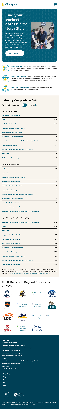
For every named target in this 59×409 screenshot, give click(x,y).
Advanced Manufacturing (9, 145)
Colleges (4, 377)
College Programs (8, 374)
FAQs (3, 379)
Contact (4, 385)
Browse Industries (14, 53)
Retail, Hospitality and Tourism (11, 124)
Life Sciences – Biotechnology (11, 158)
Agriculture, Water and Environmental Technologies (17, 149)
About (4, 382)
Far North (31, 105)
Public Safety (6, 153)
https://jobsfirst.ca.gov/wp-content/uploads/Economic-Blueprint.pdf (30, 273)
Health (4, 119)
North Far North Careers (9, 4)
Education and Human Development (12, 136)
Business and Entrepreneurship (11, 115)
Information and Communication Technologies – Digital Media (20, 141)
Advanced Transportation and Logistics (13, 128)
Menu (55, 5)
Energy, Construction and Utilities (12, 132)
